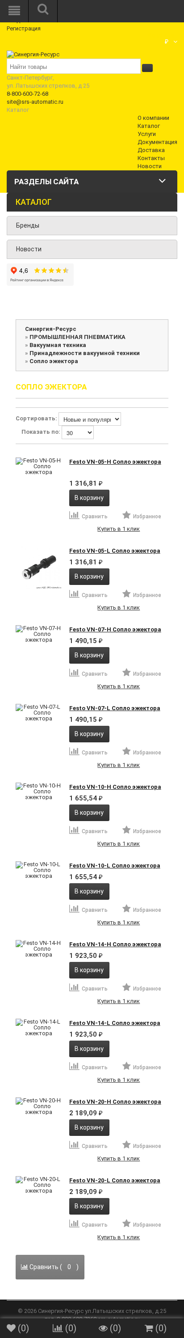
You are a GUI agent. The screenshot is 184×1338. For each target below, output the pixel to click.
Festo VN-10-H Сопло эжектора (115, 786)
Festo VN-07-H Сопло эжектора (115, 629)
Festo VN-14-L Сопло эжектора (114, 1023)
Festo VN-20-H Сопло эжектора (115, 1101)
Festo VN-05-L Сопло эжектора (114, 550)
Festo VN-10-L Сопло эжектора (114, 865)
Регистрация (24, 28)
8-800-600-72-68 (27, 93)
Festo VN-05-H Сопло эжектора (115, 461)
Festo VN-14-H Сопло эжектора (115, 944)
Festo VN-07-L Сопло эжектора (114, 708)
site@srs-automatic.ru (35, 101)
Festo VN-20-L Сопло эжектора (114, 1180)
